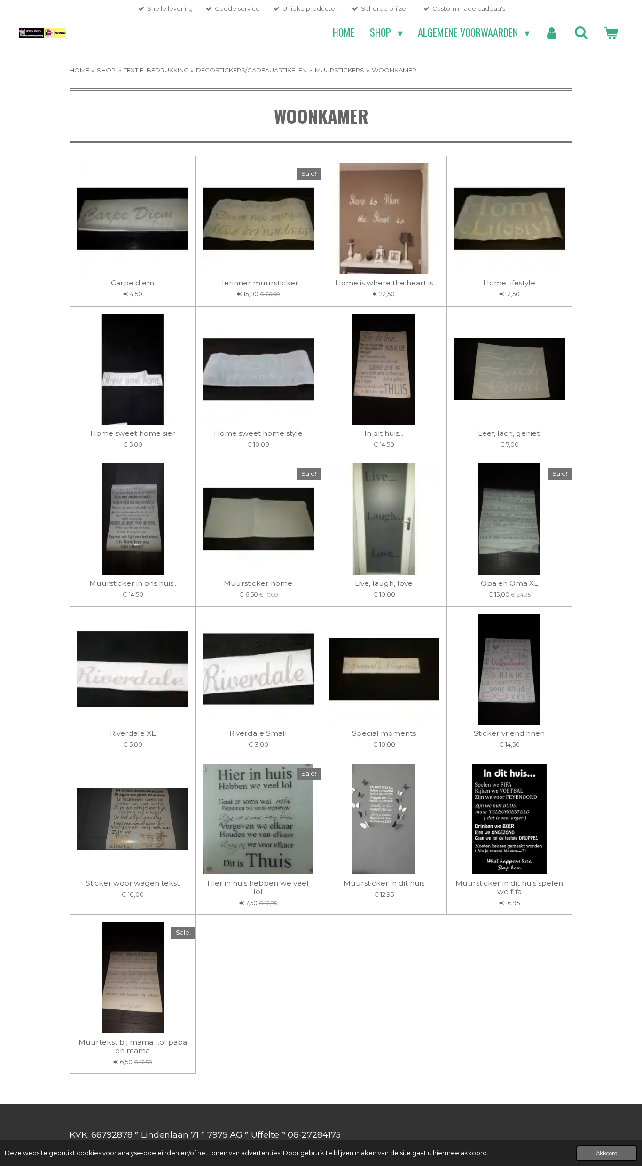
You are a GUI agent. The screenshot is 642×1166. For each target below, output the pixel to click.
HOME (79, 70)
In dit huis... (383, 433)
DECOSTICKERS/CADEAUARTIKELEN (251, 70)
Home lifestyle (509, 283)
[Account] (552, 32)
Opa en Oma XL (509, 583)
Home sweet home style (258, 433)
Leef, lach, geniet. (509, 433)
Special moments (384, 733)
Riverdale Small (258, 733)
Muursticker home (258, 583)
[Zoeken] (581, 32)
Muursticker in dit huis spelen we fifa (509, 887)
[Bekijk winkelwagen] (610, 32)
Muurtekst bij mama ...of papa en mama (132, 1046)
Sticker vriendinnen (509, 733)
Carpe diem (132, 283)
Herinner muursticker (258, 283)
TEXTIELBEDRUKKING (156, 70)
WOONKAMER (394, 70)
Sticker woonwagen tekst (133, 883)
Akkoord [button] (607, 1153)
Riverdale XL (133, 733)
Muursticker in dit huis (384, 883)
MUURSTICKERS (339, 70)
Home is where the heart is (384, 283)
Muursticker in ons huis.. (132, 583)
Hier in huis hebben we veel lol (258, 887)
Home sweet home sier (132, 433)
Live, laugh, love (384, 583)
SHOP (106, 70)
